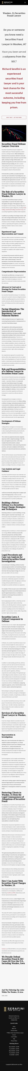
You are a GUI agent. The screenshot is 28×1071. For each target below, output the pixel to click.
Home (14, 1026)
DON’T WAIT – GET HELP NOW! (14, 117)
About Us (14, 1028)
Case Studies (14, 1036)
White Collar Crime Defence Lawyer (15, 1032)
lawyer (7, 83)
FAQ (14, 1038)
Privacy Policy (14, 1040)
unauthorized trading (10, 209)
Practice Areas (14, 1030)
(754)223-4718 (14, 1020)
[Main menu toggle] (25, 2)
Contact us (4, 948)
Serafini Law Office (11, 892)
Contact (14, 1035)
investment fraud (19, 209)
